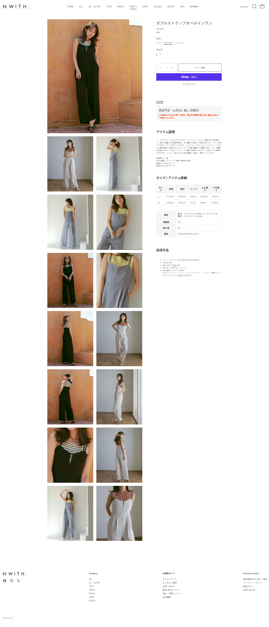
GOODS (158, 6)
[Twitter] (18, 580)
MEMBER (194, 6)
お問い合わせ (169, 586)
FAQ (182, 6)
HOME (70, 6)
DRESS (121, 6)
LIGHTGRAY (168, 43)
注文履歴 (167, 597)
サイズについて (170, 579)
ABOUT (171, 6)
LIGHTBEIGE (179, 43)
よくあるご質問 (170, 582)
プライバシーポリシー (253, 582)
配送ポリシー (249, 586)
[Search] (254, 6)
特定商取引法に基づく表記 (255, 579)
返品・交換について (172, 593)
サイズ (159, 49)
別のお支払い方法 (189, 83)
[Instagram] (11, 580)
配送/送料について (171, 589)
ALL (81, 6)
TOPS (109, 6)
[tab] (161, 101)
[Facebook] (4, 580)
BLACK (159, 43)
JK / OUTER (94, 6)
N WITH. (10, 618)
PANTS (133, 6)
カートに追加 (200, 67)
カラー (159, 38)
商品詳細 (159, 101)
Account (244, 6)
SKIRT (145, 6)
